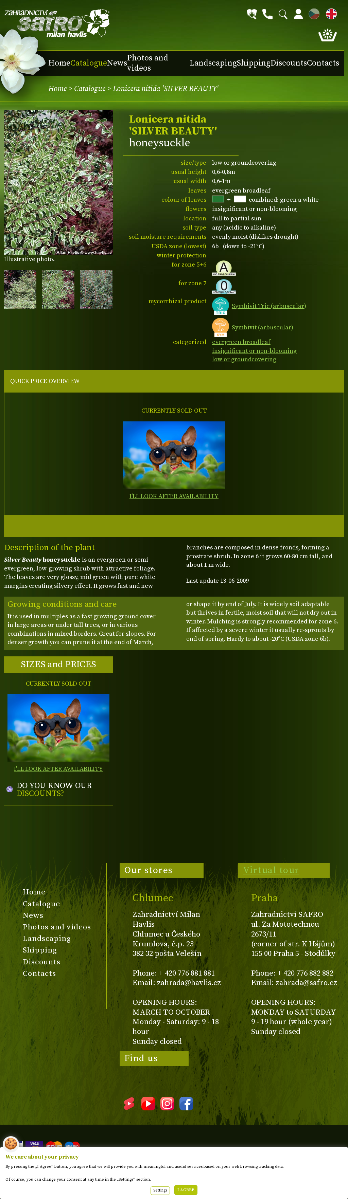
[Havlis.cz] (57, 23)
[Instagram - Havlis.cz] (167, 1108)
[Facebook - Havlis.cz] (186, 1108)
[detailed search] (252, 14)
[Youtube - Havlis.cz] (148, 1108)
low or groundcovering (244, 359)
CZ (312, 13)
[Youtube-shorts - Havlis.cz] (129, 1108)
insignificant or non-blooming (254, 351)
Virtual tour (271, 870)
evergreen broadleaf (241, 342)
